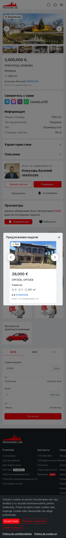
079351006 (22, 295)
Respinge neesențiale (33, 521)
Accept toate (11, 521)
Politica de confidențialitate (17, 533)
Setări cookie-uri (13, 527)
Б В (13, 295)
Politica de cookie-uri (45, 533)
